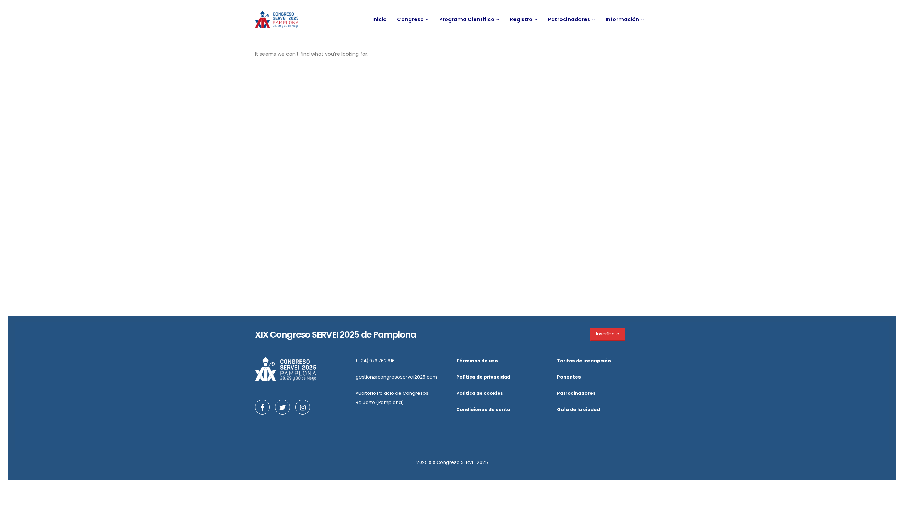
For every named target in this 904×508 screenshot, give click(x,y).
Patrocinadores (569, 19)
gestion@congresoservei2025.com (396, 377)
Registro (521, 19)
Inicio (379, 19)
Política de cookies (479, 393)
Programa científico (466, 19)
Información (622, 19)
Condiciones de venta (483, 409)
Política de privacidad (483, 377)
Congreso (410, 19)
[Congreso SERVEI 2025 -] (276, 19)
